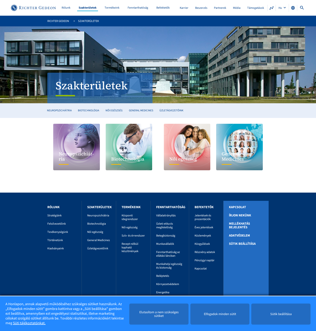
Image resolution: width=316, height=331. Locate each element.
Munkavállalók (165, 244)
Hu (281, 8)
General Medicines (141, 110)
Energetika (162, 292)
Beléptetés (162, 276)
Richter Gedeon (58, 21)
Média (236, 8)
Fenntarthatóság (138, 8)
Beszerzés (201, 8)
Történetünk (55, 240)
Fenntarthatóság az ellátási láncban (168, 254)
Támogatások (255, 8)
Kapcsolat (201, 269)
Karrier (184, 8)
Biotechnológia (88, 110)
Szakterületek (88, 8)
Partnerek (220, 8)
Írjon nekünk (240, 215)
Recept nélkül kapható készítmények (130, 247)
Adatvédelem (239, 235)
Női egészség (114, 110)
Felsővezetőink (56, 224)
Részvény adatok (205, 252)
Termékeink (112, 8)
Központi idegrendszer (130, 217)
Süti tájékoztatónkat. (29, 323)
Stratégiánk (54, 215)
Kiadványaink (55, 248)
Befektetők (163, 8)
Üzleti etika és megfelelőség (164, 225)
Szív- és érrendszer (133, 236)
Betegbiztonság (165, 236)
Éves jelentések (204, 227)
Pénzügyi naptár (205, 260)
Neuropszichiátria (59, 110)
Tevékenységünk (57, 232)
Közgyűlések (202, 244)
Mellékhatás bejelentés (239, 225)
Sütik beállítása (242, 244)
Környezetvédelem (167, 284)
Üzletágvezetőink (171, 110)
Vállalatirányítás (166, 215)
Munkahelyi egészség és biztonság (169, 266)
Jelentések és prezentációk (203, 217)
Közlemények (203, 236)
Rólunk (66, 8)
